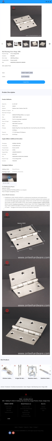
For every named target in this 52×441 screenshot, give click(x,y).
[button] (50, 43)
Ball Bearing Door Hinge (26, 416)
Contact (35, 427)
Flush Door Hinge (26, 414)
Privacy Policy (40, 430)
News (31, 427)
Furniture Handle (37, 202)
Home (2, 387)
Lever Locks (22, 200)
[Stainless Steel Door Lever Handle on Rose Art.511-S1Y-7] (32, 376)
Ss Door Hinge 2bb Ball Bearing (26, 408)
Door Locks (15, 200)
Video (43, 410)
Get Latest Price (6, 65)
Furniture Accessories (18, 204)
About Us (26, 427)
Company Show (43, 408)
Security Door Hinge (26, 406)
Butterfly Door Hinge (26, 412)
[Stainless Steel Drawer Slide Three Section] (45, 376)
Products (7, 387)
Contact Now (26, 82)
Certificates (43, 406)
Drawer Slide (41, 204)
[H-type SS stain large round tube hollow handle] (20, 376)
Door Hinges (27, 387)
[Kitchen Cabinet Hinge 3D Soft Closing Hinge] (7, 376)
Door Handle (46, 200)
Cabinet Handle (45, 202)
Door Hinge (26, 410)
